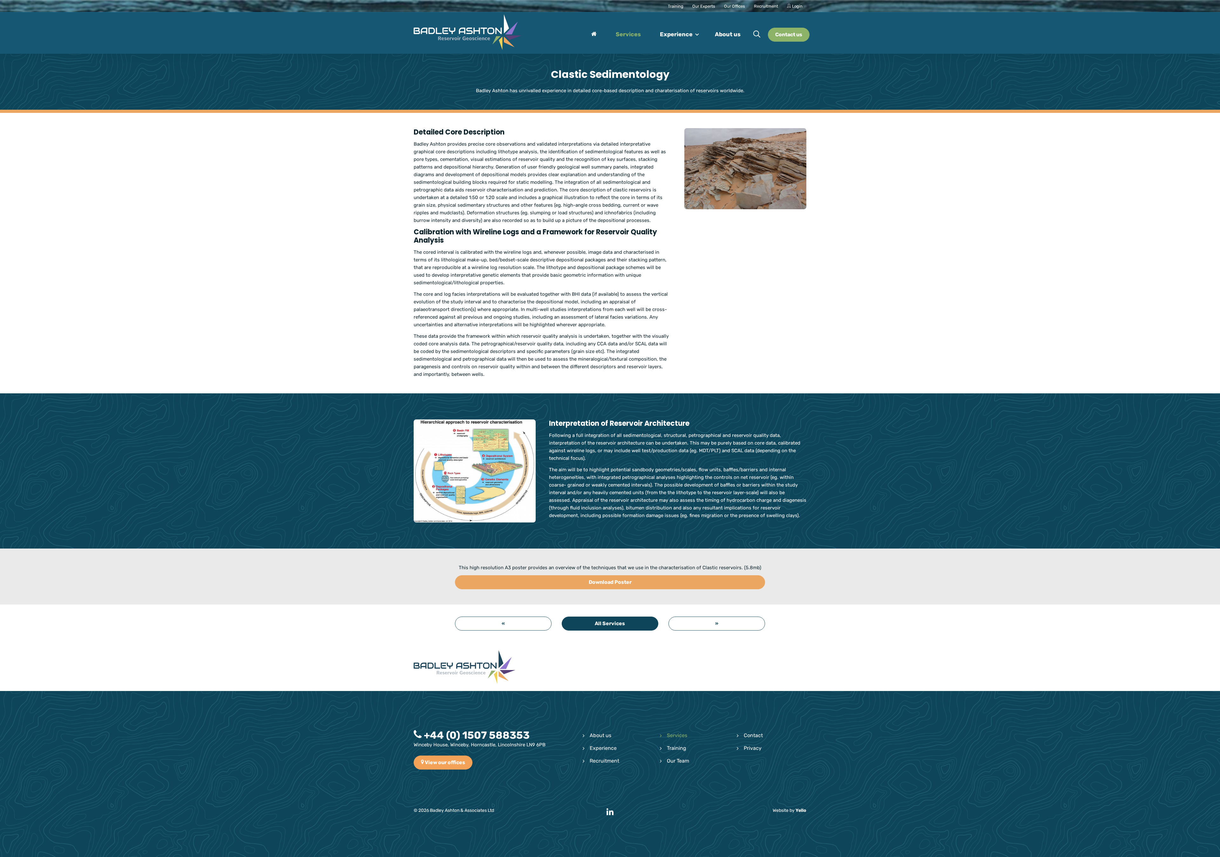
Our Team (678, 761)
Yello (801, 810)
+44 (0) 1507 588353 (476, 735)
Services (677, 735)
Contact (753, 735)
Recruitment (604, 761)
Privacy (753, 748)
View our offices (444, 762)
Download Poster (610, 582)
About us (600, 735)
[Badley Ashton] (468, 33)
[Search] (756, 34)
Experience (603, 748)
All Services (610, 623)
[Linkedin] (610, 812)
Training (676, 748)
